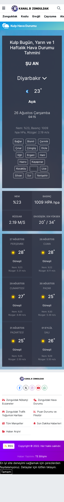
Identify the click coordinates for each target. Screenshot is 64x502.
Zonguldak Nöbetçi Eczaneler (15, 402)
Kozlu (24, 16)
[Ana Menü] (3, 8)
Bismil (30, 141)
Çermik (44, 141)
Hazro (23, 161)
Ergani (30, 155)
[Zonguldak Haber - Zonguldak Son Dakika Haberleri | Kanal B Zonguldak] (30, 8)
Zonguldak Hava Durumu (45, 402)
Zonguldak (9, 16)
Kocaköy (21, 168)
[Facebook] (19, 387)
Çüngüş (31, 148)
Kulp (33, 168)
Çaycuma (50, 16)
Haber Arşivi (13, 431)
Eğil (20, 155)
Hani (42, 155)
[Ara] (59, 8)
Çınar (18, 148)
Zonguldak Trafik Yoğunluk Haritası (13, 413)
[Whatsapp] (44, 387)
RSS (10, 446)
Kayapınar (37, 161)
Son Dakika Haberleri (49, 423)
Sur (29, 175)
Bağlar (18, 141)
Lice (44, 168)
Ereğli (36, 16)
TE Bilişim (41, 456)
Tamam (6, 471)
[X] (26, 387)
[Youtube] (38, 387)
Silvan (18, 175)
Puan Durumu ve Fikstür (45, 413)
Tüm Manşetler (14, 423)
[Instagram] (32, 387)
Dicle (44, 148)
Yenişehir (42, 175)
